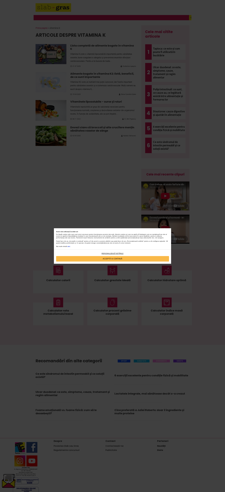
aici (69, 246)
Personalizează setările (112, 253)
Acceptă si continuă (112, 259)
